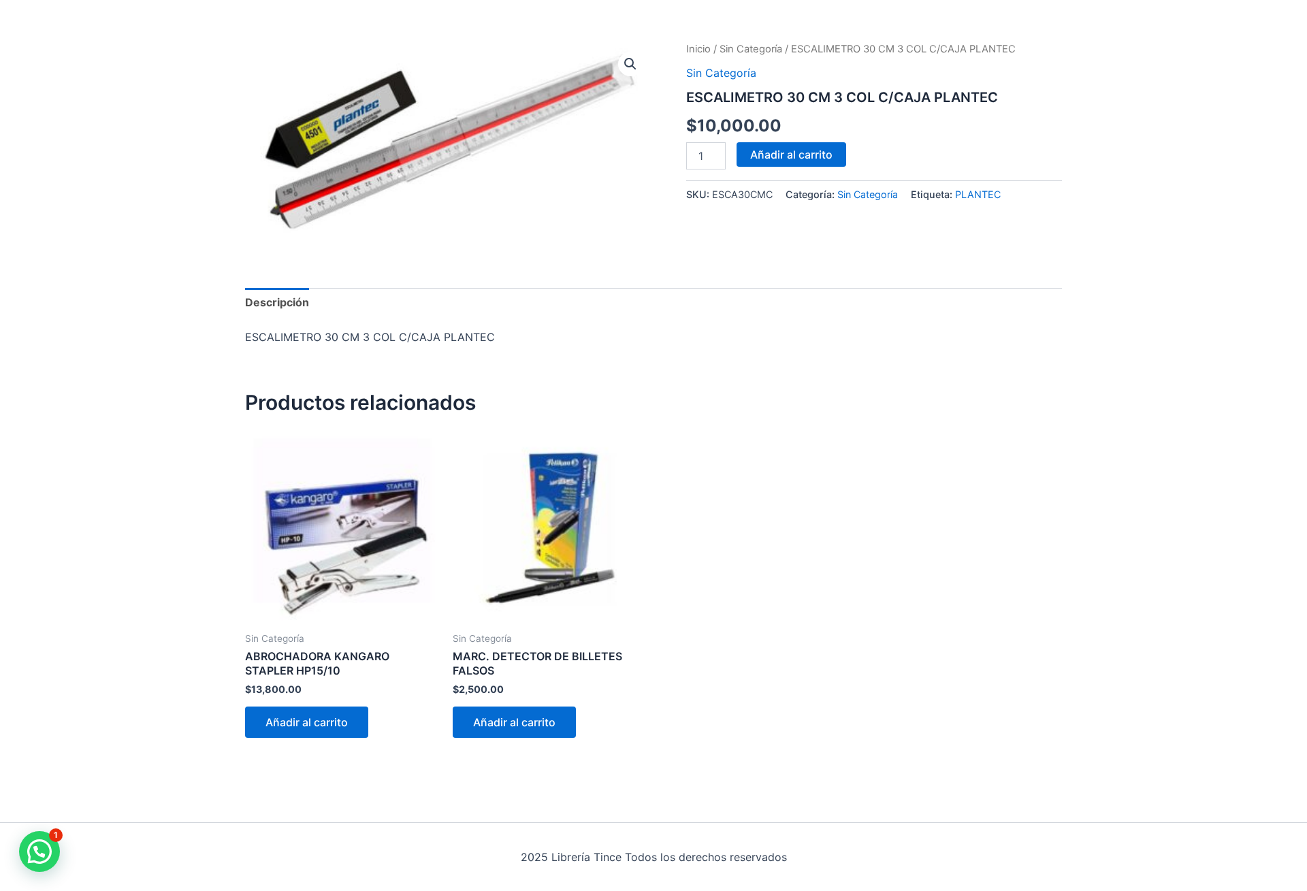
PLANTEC (978, 194)
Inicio (698, 49)
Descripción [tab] (277, 302)
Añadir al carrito (791, 154)
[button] (630, 64)
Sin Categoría (751, 49)
